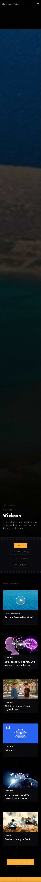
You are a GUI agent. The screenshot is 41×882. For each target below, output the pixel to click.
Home (5, 505)
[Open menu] (37, 4)
